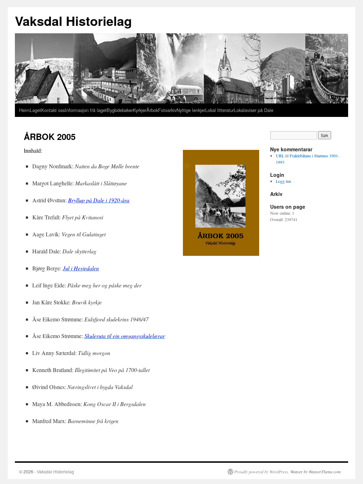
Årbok (152, 110)
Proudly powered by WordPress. (261, 471)
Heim (24, 110)
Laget (35, 110)
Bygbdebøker (120, 110)
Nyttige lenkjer (191, 110)
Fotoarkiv (167, 110)
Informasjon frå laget (86, 110)
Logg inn (283, 181)
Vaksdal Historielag (73, 20)
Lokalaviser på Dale (253, 110)
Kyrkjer (139, 110)
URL (280, 155)
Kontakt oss (53, 110)
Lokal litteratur (219, 110)
